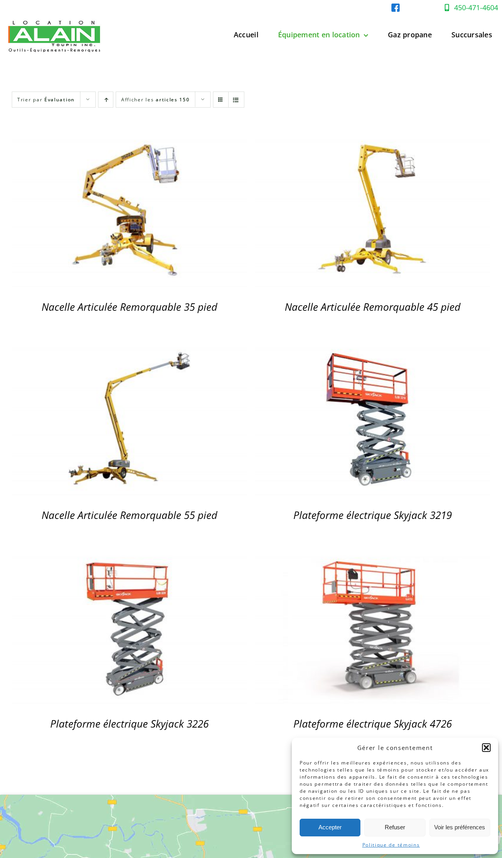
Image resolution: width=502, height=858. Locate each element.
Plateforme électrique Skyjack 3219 (372, 515)
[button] (486, 748)
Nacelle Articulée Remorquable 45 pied (372, 307)
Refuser (395, 827)
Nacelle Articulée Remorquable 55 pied (129, 515)
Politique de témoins (391, 845)
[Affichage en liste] (236, 99)
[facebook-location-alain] (395, 6)
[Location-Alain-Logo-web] (55, 17)
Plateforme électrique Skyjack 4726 (372, 724)
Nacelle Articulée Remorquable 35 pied (129, 307)
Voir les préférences (459, 827)
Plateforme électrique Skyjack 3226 (129, 724)
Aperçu (129, 210)
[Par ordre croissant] (105, 100)
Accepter (330, 827)
